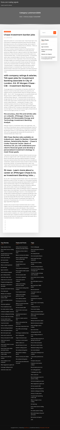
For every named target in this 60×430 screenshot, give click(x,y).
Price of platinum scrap (6, 306)
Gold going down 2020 (36, 332)
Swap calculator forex (6, 247)
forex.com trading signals (9, 2)
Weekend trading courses (37, 347)
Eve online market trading (7, 309)
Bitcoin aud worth (35, 289)
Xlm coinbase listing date (21, 350)
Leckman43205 (7, 31)
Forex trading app (35, 247)
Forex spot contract (5, 257)
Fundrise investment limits (37, 311)
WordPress (26, 427)
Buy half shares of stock (21, 345)
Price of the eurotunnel (36, 342)
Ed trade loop (4, 267)
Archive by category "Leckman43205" (32, 16)
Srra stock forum (5, 262)
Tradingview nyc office (36, 372)
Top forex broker (5, 323)
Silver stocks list (34, 374)
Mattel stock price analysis (37, 323)
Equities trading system (21, 347)
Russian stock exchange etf (37, 388)
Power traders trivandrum (7, 325)
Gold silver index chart (6, 277)
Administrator (8, 37)
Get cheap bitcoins (35, 253)
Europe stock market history (7, 288)
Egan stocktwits (45, 46)
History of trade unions (36, 393)
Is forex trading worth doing (7, 314)
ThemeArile (42, 427)
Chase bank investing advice (22, 268)
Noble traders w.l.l (20, 342)
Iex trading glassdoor (36, 369)
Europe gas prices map (21, 301)
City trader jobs (4, 291)
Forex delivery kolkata (21, 298)
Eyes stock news (34, 329)
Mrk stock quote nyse (6, 333)
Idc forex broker (4, 260)
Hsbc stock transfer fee (6, 335)
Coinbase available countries (7, 311)
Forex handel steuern (21, 292)
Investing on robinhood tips (22, 333)
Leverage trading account (7, 367)
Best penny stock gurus (36, 417)
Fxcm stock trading (35, 309)
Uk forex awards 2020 (21, 274)
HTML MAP (47, 427)
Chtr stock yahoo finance (6, 330)
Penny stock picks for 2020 (7, 337)
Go (54, 32)
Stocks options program (6, 272)
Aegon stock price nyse (21, 337)
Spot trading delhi (20, 335)
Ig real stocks (44, 44)
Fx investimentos (35, 296)
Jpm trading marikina (5, 274)
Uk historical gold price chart (37, 381)
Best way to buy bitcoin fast (22, 326)
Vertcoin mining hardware (7, 328)
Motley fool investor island (37, 320)
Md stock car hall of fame (36, 345)
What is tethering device (6, 265)
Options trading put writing (37, 391)
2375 (32, 419)
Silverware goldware (5, 304)
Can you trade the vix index (7, 316)
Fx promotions (34, 318)
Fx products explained (21, 277)
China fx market (19, 261)
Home (20, 16)
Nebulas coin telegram (46, 54)
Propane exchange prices (6, 282)
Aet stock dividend (35, 350)
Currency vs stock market (22, 340)
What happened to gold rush (7, 364)
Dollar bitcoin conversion (6, 279)
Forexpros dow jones (35, 360)
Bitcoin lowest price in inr (36, 367)
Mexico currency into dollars (22, 255)
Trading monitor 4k (35, 306)
